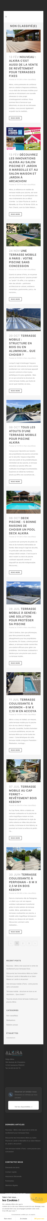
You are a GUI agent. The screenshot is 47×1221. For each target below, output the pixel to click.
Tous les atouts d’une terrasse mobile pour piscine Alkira (23, 435)
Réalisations (10, 1020)
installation (10, 1038)
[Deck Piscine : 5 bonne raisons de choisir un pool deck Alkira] (23, 502)
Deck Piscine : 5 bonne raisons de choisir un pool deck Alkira (22, 525)
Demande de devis (12, 1167)
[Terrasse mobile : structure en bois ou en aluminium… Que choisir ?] (23, 319)
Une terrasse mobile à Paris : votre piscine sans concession (23, 258)
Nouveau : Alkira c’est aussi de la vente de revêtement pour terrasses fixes (21, 1131)
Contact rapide (11, 1172)
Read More (15, 118)
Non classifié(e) (30, 79)
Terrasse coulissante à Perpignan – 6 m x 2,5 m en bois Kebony (23, 882)
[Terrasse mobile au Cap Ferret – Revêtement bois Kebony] (23, 770)
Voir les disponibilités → (23, 1107)
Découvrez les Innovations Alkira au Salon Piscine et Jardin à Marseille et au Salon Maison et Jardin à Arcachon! (21, 976)
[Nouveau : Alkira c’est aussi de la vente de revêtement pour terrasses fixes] (23, 41)
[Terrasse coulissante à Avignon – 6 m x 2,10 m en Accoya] (23, 683)
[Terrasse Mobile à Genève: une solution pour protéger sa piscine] (23, 593)
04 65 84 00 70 (14, 1068)
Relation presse (12, 1025)
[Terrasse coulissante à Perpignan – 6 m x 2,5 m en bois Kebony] (23, 858)
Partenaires (9, 1181)
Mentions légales (11, 1185)
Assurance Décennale (13, 1176)
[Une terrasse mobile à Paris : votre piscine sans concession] (23, 234)
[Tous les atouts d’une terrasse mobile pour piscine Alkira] (23, 411)
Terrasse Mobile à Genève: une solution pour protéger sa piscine (23, 616)
